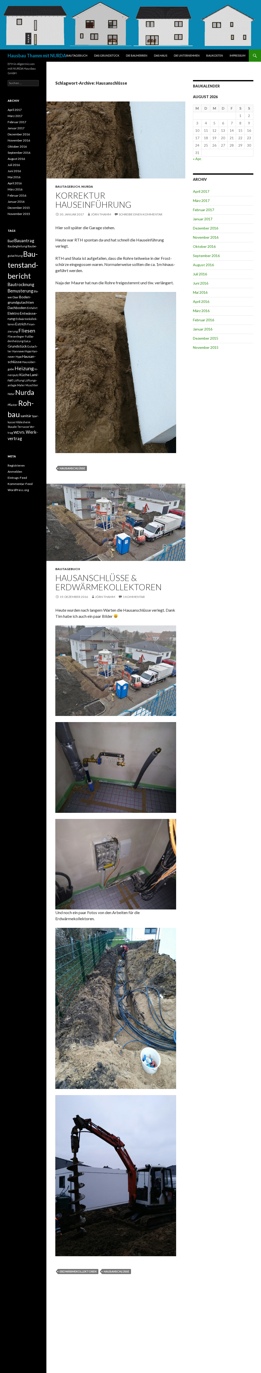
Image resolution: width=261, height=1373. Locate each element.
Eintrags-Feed (17, 478)
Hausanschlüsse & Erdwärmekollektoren (108, 582)
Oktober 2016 (204, 246)
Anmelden (15, 471)
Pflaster (13, 404)
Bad (11, 241)
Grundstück (17, 346)
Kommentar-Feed (20, 484)
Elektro (13, 313)
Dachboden (17, 307)
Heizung (24, 368)
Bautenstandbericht (23, 265)
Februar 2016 (203, 320)
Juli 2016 (200, 274)
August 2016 (203, 265)
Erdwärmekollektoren (78, 1271)
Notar (11, 393)
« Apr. (197, 159)
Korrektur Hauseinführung (93, 200)
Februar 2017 (203, 210)
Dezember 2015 (205, 338)
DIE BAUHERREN (136, 55)
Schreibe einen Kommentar (140, 214)
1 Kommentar (134, 597)
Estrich (21, 324)
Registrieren (16, 465)
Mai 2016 (200, 292)
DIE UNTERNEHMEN (187, 55)
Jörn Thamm (101, 214)
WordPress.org (18, 490)
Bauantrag (24, 240)
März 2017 (201, 200)
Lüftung (19, 380)
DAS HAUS (160, 55)
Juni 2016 (200, 283)
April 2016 (201, 301)
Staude (12, 426)
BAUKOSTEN (214, 55)
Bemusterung (20, 290)
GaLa (27, 341)
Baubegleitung (17, 246)
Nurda (24, 392)
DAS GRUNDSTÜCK (106, 55)
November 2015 (205, 347)
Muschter (31, 385)
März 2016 (201, 311)
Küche (24, 375)
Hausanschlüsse (72, 468)
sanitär (25, 416)
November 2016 (205, 237)
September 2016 (206, 255)
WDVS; (19, 432)
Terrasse (23, 426)
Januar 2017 (202, 219)
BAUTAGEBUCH (76, 55)
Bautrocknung (21, 284)
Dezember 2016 (205, 228)
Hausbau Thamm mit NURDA (37, 55)
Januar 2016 (202, 329)
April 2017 (201, 191)
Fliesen (26, 330)
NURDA (87, 186)
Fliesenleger (16, 336)
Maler (21, 385)
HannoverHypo (21, 351)
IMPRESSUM (237, 55)
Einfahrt (32, 308)
